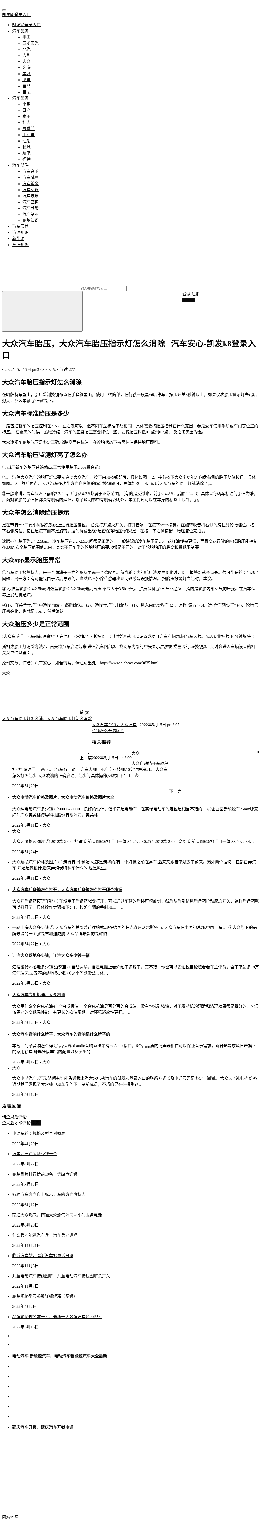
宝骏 (26, 92)
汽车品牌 (20, 31)
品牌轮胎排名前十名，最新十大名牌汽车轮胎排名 (57, 1317)
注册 (196, 294)
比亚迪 (28, 135)
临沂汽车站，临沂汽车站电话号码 (42, 1255)
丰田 (26, 37)
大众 (26, 61)
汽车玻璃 (30, 196)
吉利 (26, 55)
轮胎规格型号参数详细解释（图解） (44, 1296)
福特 (26, 159)
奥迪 (26, 80)
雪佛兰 (28, 128)
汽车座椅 (30, 202)
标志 (26, 122)
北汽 (26, 49)
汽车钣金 (30, 183)
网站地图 (10, 1517)
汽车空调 (30, 190)
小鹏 (26, 104)
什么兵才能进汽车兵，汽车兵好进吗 (44, 1235)
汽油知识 (20, 232)
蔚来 (26, 153)
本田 (26, 116)
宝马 (26, 86)
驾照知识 (20, 245)
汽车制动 (30, 208)
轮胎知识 (30, 220)
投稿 (190, 300)
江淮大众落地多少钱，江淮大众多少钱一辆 (51, 955)
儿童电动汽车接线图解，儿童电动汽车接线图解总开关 (61, 1276)
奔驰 (26, 74)
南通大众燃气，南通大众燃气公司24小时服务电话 (57, 1215)
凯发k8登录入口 (16, 14)
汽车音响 (30, 171)
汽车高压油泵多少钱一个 (34, 1154)
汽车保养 (20, 226)
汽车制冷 (30, 214)
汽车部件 (20, 165)
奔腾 (26, 67)
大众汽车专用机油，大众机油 (38, 995)
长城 (26, 147)
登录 (186, 294)
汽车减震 (30, 177)
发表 (36, 1123)
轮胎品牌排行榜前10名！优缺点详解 (44, 1174)
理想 (26, 141)
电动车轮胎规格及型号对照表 (38, 1133)
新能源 (18, 238)
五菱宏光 (30, 43)
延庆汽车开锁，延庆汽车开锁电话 (42, 1427)
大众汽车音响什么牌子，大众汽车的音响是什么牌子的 (61, 1034)
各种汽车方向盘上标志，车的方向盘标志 (49, 1194)
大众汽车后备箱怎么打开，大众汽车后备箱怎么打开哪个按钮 (67, 889)
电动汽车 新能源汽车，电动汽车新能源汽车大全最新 (59, 1356)
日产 (26, 110)
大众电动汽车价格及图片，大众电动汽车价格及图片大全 (63, 797)
